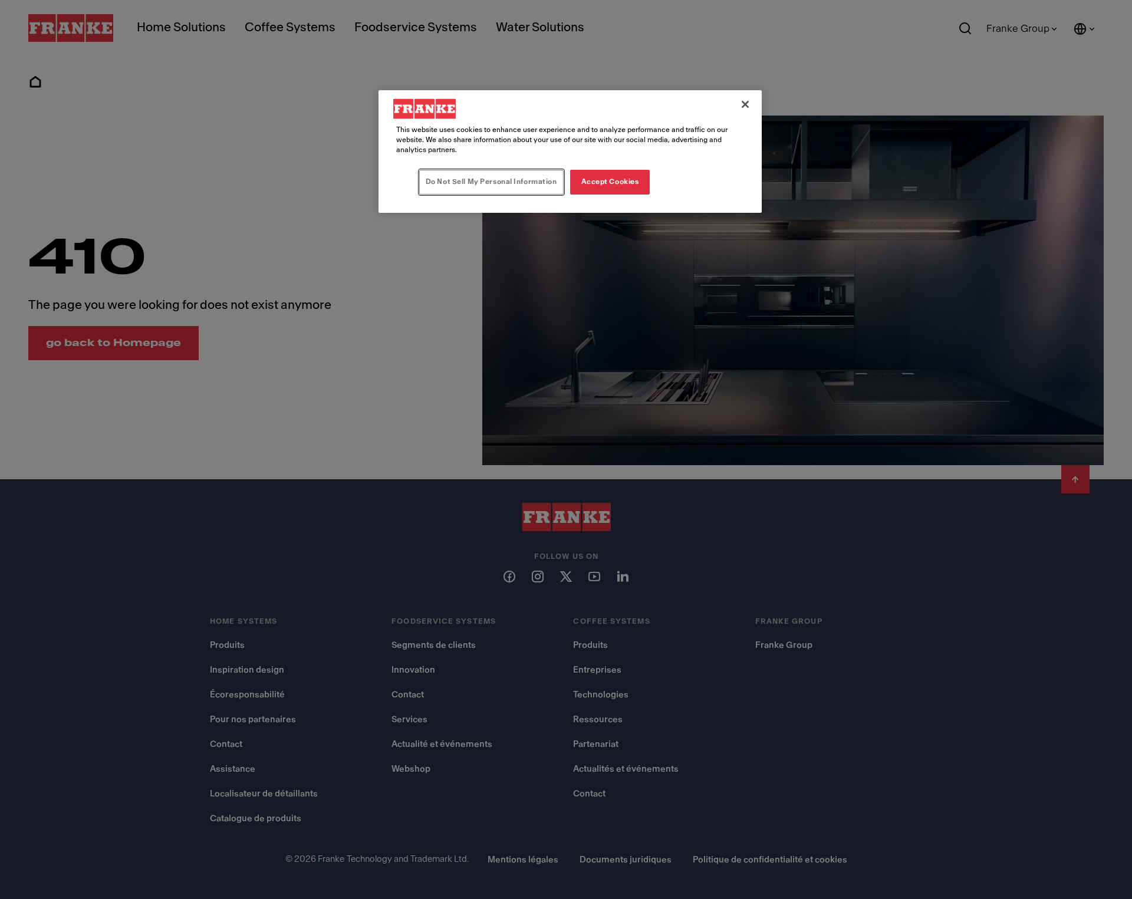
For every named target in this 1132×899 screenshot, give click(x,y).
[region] (570, 151)
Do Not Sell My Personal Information (491, 181)
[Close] (745, 104)
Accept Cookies (610, 181)
